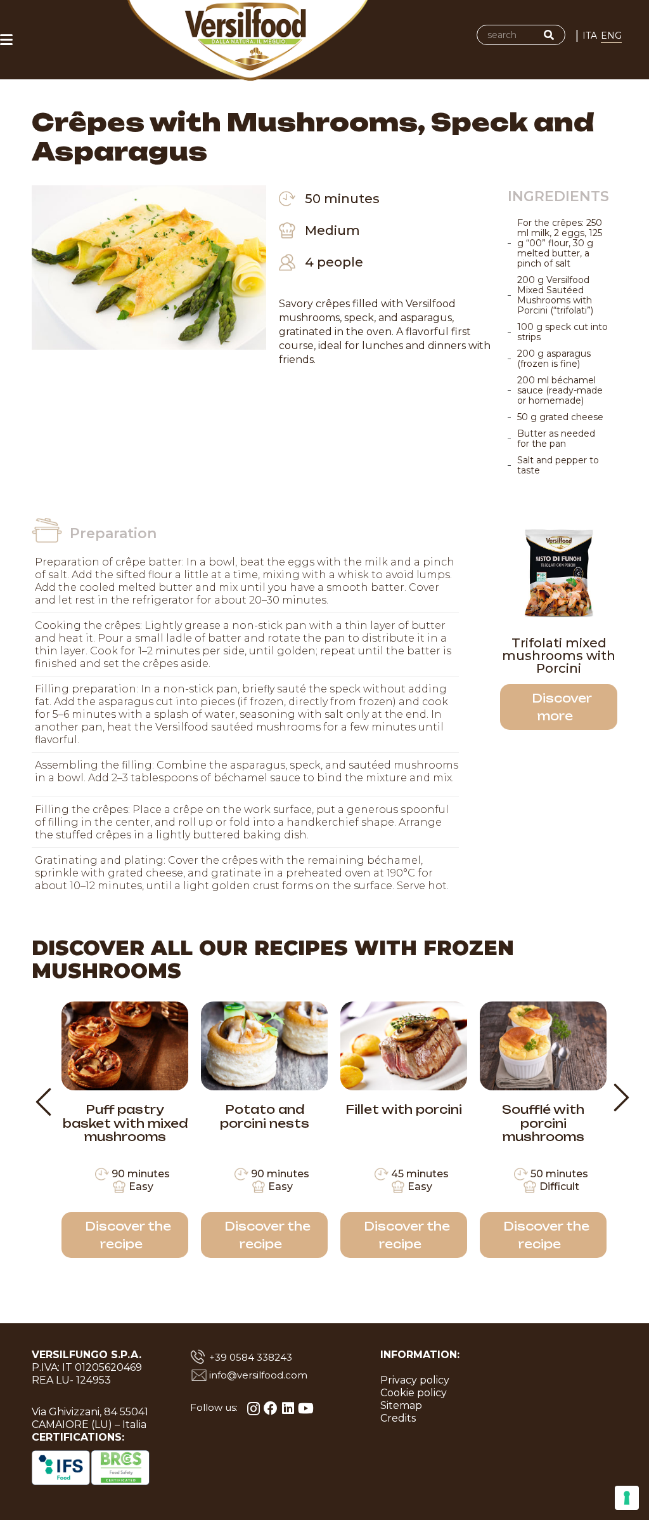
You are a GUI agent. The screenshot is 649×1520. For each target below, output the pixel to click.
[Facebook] (271, 1408)
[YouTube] (306, 1408)
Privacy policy (414, 1380)
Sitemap (401, 1405)
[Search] (549, 35)
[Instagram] (253, 1408)
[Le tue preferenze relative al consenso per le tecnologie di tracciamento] (627, 1498)
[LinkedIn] (288, 1408)
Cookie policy (413, 1393)
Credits (398, 1418)
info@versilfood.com (258, 1375)
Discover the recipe (128, 1235)
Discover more (562, 707)
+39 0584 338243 (250, 1357)
